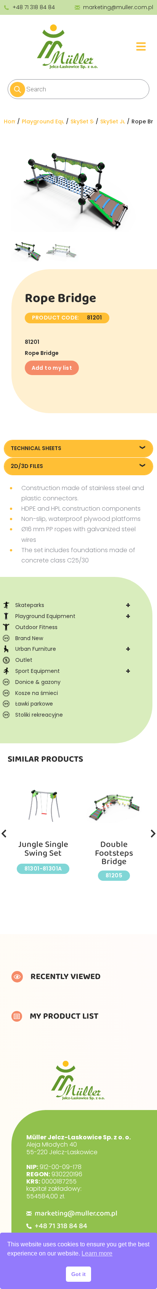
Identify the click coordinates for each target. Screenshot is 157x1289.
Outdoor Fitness (36, 627)
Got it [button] (78, 1274)
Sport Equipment (72, 671)
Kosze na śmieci (36, 693)
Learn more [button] (97, 1253)
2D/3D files (27, 466)
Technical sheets (36, 448)
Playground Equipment (72, 616)
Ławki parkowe (34, 704)
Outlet (23, 660)
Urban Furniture (72, 649)
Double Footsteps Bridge (114, 853)
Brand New (29, 638)
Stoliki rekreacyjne (39, 715)
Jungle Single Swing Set (43, 849)
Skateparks (72, 605)
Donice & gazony (38, 682)
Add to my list (52, 368)
